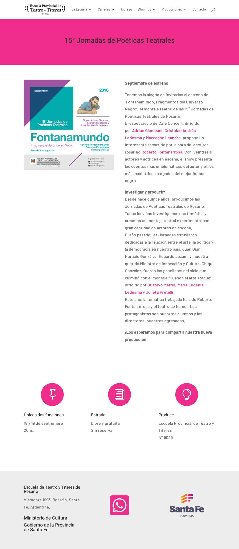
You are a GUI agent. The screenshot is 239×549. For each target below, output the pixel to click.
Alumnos (144, 9)
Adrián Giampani (147, 130)
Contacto (199, 9)
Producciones (172, 9)
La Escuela (79, 9)
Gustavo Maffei (161, 284)
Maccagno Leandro (163, 137)
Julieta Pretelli (159, 292)
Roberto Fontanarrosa (161, 151)
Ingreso (126, 9)
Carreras (104, 9)
